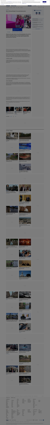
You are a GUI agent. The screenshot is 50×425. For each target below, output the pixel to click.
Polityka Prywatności (2, 4)
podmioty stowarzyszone (9, 1)
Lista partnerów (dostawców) (24, 3)
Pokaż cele (44, 3)
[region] (25, 2)
